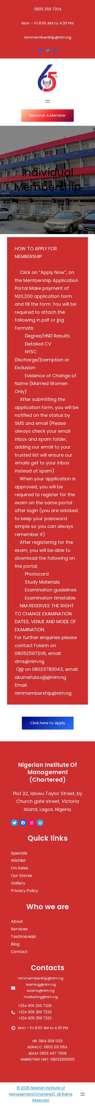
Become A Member (47, 115)
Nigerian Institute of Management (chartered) (47, 772)
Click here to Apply (47, 722)
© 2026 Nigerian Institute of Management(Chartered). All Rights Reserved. (40, 1094)
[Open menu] (47, 101)
